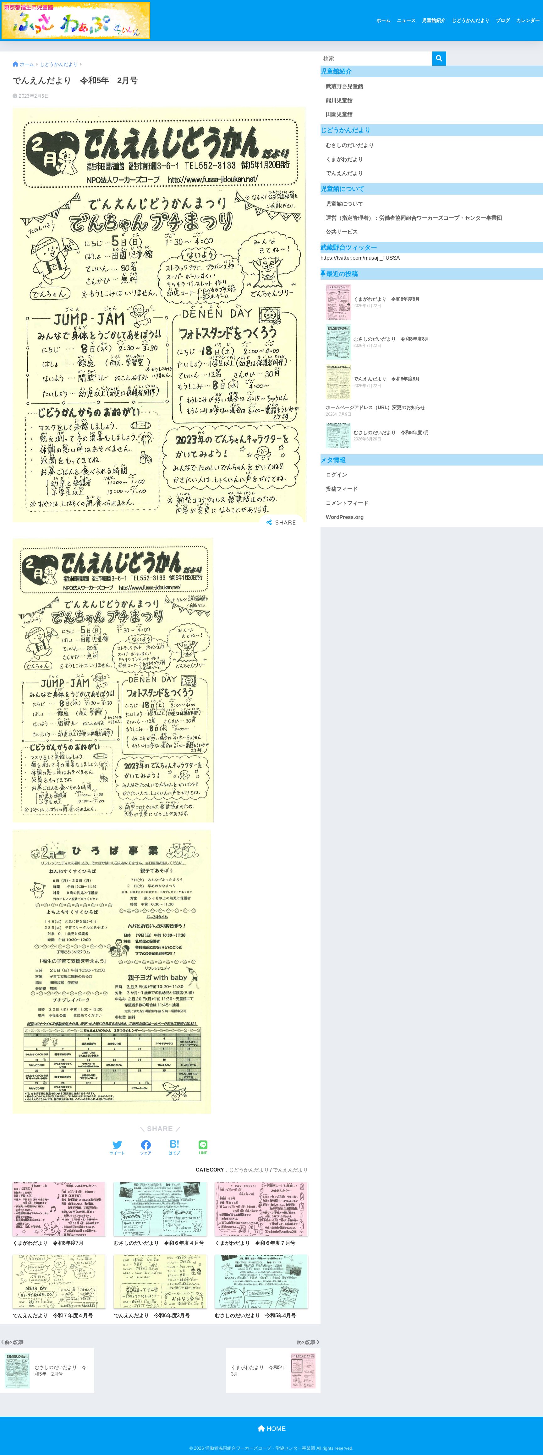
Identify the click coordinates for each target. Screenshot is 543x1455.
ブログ (503, 20)
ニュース (406, 20)
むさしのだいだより (350, 145)
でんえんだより (290, 1169)
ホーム (383, 20)
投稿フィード (342, 489)
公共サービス (342, 232)
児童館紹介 (434, 20)
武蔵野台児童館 (344, 86)
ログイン (336, 475)
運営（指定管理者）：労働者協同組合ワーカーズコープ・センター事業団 (414, 218)
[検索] (439, 58)
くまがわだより (344, 159)
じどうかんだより (471, 20)
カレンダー (528, 20)
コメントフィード (347, 503)
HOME (275, 1428)
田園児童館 (339, 114)
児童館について (344, 204)
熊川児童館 (339, 101)
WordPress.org (345, 517)
